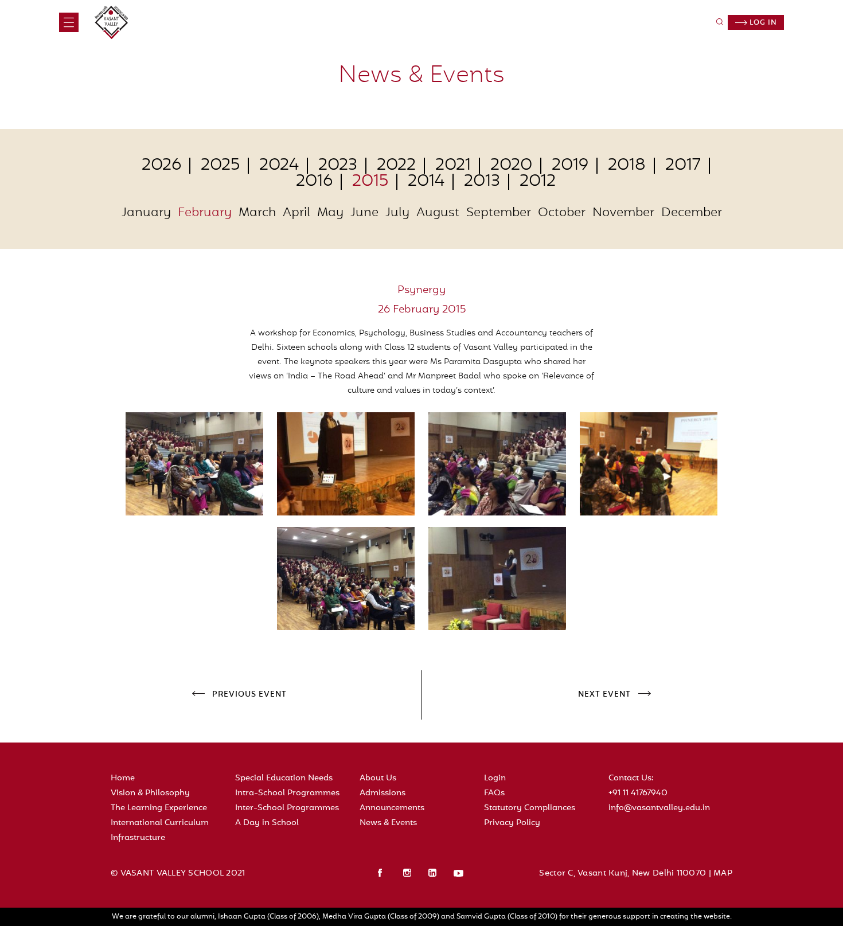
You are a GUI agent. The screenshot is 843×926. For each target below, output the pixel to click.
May (330, 213)
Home (123, 778)
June (364, 213)
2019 (570, 166)
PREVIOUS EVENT (249, 695)
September (498, 213)
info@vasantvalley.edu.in (659, 808)
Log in (762, 23)
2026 (161, 166)
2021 (453, 166)
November (623, 213)
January (146, 213)
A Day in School (267, 823)
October (562, 213)
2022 (396, 166)
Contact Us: (631, 778)
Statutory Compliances (529, 808)
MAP (722, 874)
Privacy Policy (512, 823)
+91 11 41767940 (638, 793)
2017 (683, 166)
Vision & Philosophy (150, 793)
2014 (426, 182)
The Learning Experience (159, 808)
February (205, 213)
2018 (627, 166)
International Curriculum (160, 823)
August (437, 213)
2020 (511, 166)
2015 (370, 182)
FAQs (494, 793)
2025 (220, 166)
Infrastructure (138, 838)
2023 (337, 166)
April (296, 213)
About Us (378, 778)
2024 (279, 166)
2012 (538, 182)
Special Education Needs (284, 778)
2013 (482, 182)
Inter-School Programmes (287, 808)
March (257, 213)
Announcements (392, 808)
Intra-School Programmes (287, 793)
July (397, 213)
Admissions (382, 793)
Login (495, 778)
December (691, 213)
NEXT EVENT (604, 695)
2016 (314, 182)
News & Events (388, 823)
